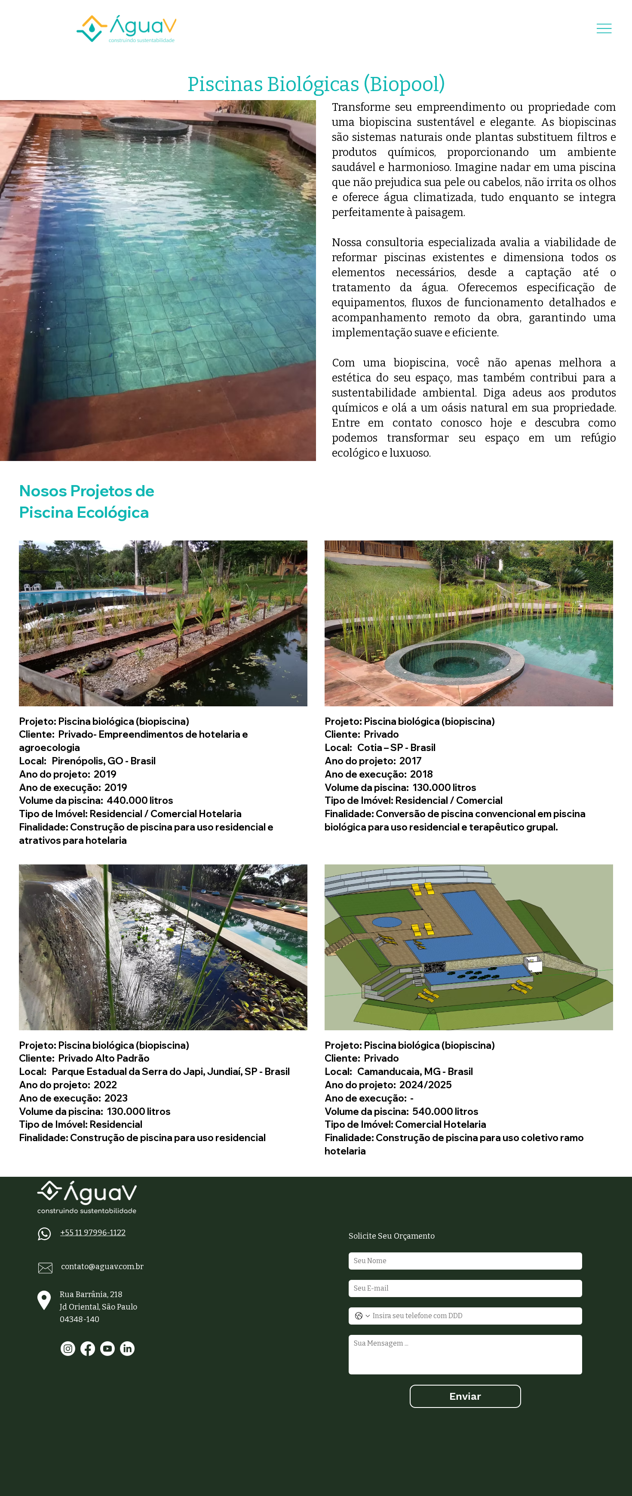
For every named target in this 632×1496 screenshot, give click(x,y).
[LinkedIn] (127, 1348)
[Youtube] (107, 1348)
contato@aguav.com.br (102, 1266)
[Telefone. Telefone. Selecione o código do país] (362, 1316)
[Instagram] (68, 1348)
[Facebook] (87, 1348)
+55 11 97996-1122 (93, 1232)
